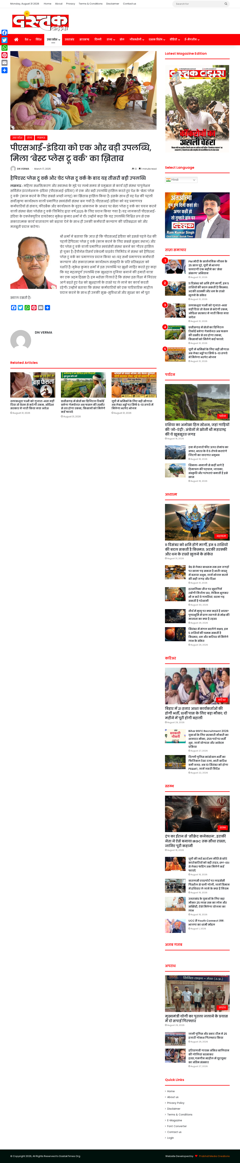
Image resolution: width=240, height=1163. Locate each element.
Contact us (129, 3)
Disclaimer (112, 3)
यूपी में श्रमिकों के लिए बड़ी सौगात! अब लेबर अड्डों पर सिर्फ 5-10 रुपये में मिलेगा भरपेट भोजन (132, 404)
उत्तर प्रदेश (52, 39)
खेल (122, 39)
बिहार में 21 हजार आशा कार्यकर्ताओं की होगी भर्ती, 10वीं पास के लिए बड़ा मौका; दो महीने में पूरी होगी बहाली (196, 713)
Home (47, 3)
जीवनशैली (135, 39)
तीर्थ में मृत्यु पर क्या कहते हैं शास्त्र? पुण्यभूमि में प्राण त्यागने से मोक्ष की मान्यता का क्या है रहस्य (209, 615)
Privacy (70, 3)
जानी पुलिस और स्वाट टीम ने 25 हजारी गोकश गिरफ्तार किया (207, 1036)
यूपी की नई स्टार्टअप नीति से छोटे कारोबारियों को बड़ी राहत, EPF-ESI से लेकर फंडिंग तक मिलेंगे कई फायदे (208, 864)
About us (172, 1097)
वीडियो (173, 39)
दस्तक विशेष (155, 39)
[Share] (4, 70)
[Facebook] (4, 32)
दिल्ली (97, 39)
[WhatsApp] (4, 47)
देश (26, 39)
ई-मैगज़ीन (190, 39)
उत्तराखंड (69, 39)
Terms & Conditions (91, 3)
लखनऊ (41, 138)
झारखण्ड (84, 39)
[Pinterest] (4, 55)
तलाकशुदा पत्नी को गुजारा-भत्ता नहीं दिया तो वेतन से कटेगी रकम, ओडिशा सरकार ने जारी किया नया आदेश (32, 404)
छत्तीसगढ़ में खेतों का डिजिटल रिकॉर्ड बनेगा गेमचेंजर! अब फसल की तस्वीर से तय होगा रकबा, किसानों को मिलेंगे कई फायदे (83, 406)
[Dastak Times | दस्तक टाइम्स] (40, 21)
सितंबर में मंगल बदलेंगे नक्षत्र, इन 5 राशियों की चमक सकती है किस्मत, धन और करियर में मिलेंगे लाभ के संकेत (208, 635)
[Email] (4, 62)
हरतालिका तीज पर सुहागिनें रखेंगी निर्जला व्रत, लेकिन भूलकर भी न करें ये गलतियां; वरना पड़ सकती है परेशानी (208, 595)
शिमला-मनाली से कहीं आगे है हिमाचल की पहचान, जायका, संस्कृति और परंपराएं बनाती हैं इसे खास (208, 471)
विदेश (39, 39)
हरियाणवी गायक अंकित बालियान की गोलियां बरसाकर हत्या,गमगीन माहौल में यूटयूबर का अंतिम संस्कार (208, 1056)
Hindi (174, 179)
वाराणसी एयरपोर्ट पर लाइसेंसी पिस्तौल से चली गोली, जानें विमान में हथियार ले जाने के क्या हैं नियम (209, 884)
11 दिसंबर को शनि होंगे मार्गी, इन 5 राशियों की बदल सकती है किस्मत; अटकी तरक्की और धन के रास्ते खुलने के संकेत (208, 289)
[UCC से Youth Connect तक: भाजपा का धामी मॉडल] (175, 926)
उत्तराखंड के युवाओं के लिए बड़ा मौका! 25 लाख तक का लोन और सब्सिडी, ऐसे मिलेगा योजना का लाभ (207, 904)
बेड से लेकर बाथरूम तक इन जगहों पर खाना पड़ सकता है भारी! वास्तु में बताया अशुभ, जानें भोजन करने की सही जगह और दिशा (208, 573)
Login (170, 1138)
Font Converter (177, 1126)
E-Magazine (174, 1120)
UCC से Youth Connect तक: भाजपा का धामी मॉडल (206, 923)
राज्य (109, 39)
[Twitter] (4, 40)
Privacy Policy (175, 1103)
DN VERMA (23, 168)
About (58, 3)
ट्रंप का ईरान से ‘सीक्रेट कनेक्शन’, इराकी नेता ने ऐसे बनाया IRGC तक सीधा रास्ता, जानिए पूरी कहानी (195, 841)
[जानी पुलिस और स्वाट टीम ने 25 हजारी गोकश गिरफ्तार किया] (175, 1039)
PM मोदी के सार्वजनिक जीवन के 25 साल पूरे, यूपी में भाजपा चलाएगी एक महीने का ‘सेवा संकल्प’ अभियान (207, 267)
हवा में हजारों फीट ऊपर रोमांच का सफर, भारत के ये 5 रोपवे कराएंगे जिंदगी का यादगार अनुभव (208, 451)
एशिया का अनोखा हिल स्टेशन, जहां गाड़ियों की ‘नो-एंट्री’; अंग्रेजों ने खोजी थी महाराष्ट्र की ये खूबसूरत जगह (197, 429)
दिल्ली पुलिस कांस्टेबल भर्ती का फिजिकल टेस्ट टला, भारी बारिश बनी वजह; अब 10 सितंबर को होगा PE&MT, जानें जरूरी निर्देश (208, 763)
